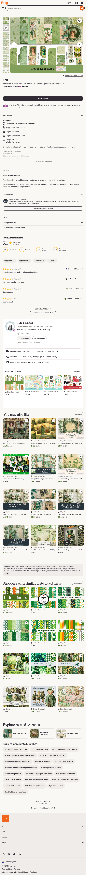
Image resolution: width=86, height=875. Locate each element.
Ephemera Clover (57, 787)
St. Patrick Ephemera (14, 774)
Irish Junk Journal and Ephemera (66, 780)
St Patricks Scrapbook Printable (65, 750)
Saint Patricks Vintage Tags (16, 793)
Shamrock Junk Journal (64, 762)
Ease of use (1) (39, 260)
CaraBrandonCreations (11, 86)
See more (78, 414)
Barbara (70, 279)
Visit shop (76, 371)
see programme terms (32, 203)
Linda (70, 289)
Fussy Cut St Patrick (14, 780)
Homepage (34, 808)
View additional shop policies (43, 208)
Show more (78, 583)
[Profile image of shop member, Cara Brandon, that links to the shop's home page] (18, 333)
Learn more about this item (43, 162)
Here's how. (60, 180)
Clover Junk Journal (13, 787)
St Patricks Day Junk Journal (17, 750)
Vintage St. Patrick (43, 762)
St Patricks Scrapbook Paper (37, 780)
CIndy (70, 269)
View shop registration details (14, 227)
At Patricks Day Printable (36, 787)
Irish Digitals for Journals (52, 768)
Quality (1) (52, 260)
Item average (17, 242)
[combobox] (42, 8)
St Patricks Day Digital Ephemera (40, 774)
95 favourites (43, 803)
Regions (33, 872)
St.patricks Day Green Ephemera (53, 756)
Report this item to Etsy (74, 76)
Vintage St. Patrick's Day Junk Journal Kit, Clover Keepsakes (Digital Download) (34, 83)
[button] (39, 338)
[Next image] (79, 45)
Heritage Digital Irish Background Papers (22, 768)
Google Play (26, 849)
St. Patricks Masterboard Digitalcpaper (21, 756)
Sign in (69, 3)
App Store (9, 849)
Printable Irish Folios (41, 750)
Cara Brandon (25, 322)
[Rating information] (18, 330)
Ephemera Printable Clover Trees (18, 762)
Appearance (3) (24, 260)
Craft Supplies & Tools (47, 808)
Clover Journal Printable (66, 774)
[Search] (82, 8)
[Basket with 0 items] (82, 2)
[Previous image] (14, 45)
